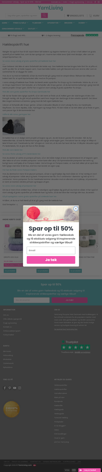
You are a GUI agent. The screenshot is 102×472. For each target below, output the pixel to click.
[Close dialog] (76, 208)
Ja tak (51, 259)
